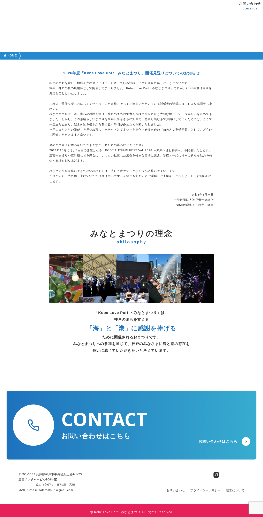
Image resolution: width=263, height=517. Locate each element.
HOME (12, 55)
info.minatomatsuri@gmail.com (51, 490)
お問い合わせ (250, 6)
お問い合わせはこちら (218, 441)
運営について (235, 490)
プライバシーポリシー (205, 490)
